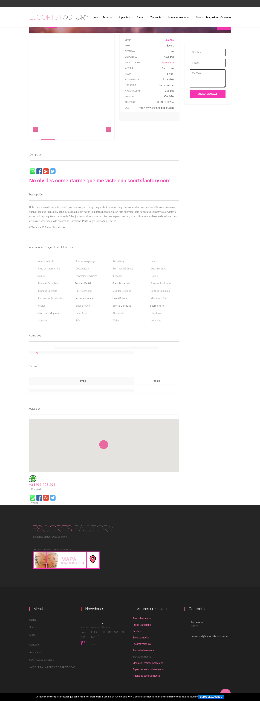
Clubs (32, 634)
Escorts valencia (142, 644)
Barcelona (168, 62)
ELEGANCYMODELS (113, 632)
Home (32, 619)
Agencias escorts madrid (146, 675)
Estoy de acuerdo (211, 697)
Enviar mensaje (207, 94)
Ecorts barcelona (142, 618)
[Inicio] (59, 17)
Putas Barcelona (142, 624)
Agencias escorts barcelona (148, 669)
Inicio (97, 17)
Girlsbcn (137, 631)
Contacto (225, 17)
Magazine (212, 17)
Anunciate (35, 652)
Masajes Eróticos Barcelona (148, 663)
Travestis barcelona (144, 650)
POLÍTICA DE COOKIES (41, 659)
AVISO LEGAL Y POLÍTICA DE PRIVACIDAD (52, 667)
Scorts (33, 627)
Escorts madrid (141, 637)
